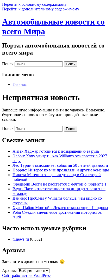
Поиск (8, 64)
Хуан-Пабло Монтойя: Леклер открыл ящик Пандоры (60, 207)
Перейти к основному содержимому (34, 4)
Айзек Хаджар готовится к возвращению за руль (56, 151)
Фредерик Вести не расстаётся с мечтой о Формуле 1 (60, 184)
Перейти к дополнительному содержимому (40, 9)
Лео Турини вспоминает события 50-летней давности (60, 165)
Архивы (9, 270)
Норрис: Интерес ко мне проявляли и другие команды (61, 170)
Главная (20, 84)
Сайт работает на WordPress (26, 275)
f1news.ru (21, 239)
